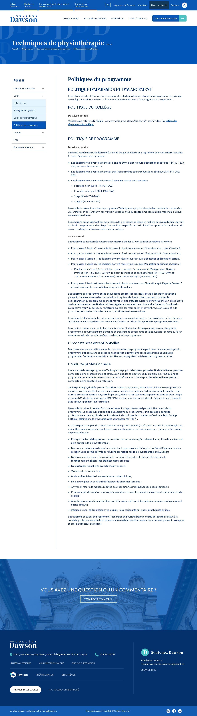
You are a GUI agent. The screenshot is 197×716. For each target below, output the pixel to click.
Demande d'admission (24, 88)
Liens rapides (158, 5)
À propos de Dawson (124, 5)
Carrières (143, 5)
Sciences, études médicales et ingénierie (53, 49)
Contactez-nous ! (99, 599)
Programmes (27, 49)
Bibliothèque (68, 675)
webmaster (50, 711)
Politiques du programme (26, 125)
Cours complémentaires (25, 117)
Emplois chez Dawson (83, 663)
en (108, 5)
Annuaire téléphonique (51, 663)
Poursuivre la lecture (24, 147)
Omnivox (175, 5)
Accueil (15, 49)
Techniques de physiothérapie (85, 49)
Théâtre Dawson (45, 675)
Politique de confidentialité (64, 689)
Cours (17, 95)
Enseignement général (24, 110)
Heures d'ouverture (20, 663)
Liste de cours (20, 103)
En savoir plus (148, 670)
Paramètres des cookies (25, 689)
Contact (18, 132)
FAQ (16, 140)
